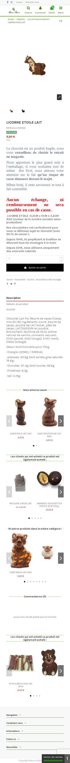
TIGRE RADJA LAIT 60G (21, 572)
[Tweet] (11, 284)
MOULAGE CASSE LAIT (21, 503)
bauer (10, 279)
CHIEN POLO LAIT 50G (21, 433)
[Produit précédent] (60, 21)
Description (13, 297)
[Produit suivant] (61, 21)
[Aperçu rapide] (20, 429)
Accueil (19, 2)
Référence (11, 128)
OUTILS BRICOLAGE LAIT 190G (20, 685)
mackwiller (20, 279)
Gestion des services (53, 757)
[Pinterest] (15, 284)
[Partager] (7, 284)
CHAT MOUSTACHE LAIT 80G (49, 435)
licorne (30, 279)
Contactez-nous (32, 2)
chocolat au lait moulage (48, 279)
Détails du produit (17, 304)
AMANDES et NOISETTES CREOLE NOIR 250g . (49, 504)
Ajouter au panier (37, 267)
